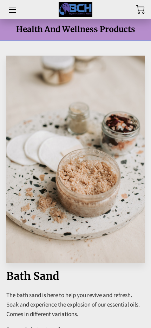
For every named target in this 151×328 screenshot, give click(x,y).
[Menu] (12, 9)
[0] (140, 9)
